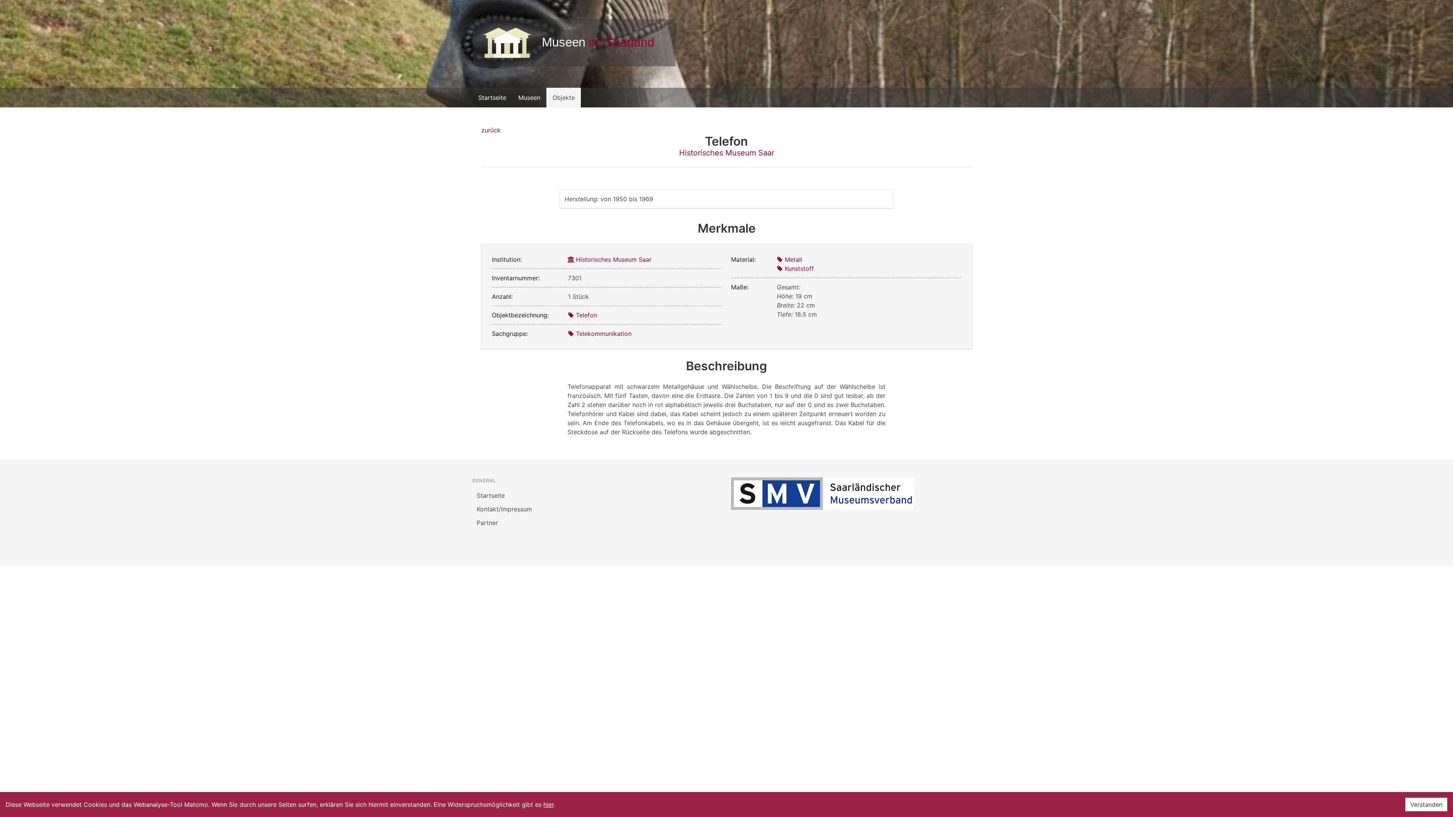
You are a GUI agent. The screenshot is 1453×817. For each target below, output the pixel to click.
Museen (529, 97)
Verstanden (1426, 804)
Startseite (492, 97)
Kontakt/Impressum (504, 509)
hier (548, 804)
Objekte (563, 97)
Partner (487, 523)
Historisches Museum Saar (726, 152)
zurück (491, 130)
